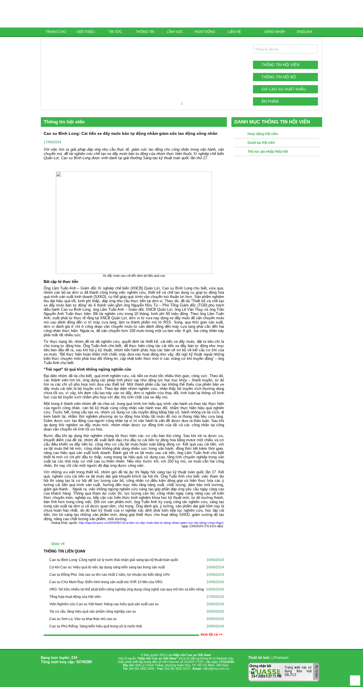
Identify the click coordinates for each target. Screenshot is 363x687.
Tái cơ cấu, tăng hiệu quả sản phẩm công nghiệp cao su (92, 611)
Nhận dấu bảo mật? (271, 676)
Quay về (58, 543)
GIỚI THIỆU (86, 31)
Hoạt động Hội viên (263, 134)
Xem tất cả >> (212, 634)
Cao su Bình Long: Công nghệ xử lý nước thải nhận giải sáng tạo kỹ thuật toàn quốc (113, 560)
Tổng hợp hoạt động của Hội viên (75, 596)
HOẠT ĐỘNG (205, 31)
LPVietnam (279, 657)
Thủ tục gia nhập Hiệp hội (268, 151)
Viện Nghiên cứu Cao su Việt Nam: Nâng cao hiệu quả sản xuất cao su (104, 604)
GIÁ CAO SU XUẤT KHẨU (283, 89)
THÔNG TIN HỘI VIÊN (280, 65)
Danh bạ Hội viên (261, 142)
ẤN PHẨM (269, 101)
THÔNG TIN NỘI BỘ (278, 77)
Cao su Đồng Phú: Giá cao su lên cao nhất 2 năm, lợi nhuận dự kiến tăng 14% (109, 574)
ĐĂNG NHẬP (275, 31)
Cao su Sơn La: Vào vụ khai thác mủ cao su (83, 619)
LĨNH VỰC (175, 31)
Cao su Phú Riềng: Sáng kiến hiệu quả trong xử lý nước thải (95, 626)
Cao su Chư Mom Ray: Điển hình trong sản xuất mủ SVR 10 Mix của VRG (105, 582)
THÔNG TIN (145, 31)
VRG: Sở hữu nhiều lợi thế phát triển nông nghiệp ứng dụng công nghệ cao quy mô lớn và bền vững (126, 589)
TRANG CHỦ (56, 31)
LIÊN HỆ (234, 31)
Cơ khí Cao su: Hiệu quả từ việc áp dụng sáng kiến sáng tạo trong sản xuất (107, 567)
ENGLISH (304, 31)
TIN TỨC (115, 31)
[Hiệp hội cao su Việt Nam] (80, 13)
